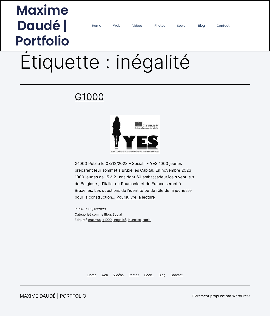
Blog (201, 25)
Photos (159, 25)
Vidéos (137, 25)
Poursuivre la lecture (135, 197)
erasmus (94, 220)
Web (116, 25)
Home (96, 25)
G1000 (89, 97)
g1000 (107, 220)
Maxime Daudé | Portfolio (53, 296)
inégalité (119, 220)
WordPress (241, 296)
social (147, 220)
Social (181, 25)
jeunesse (134, 220)
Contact (223, 25)
